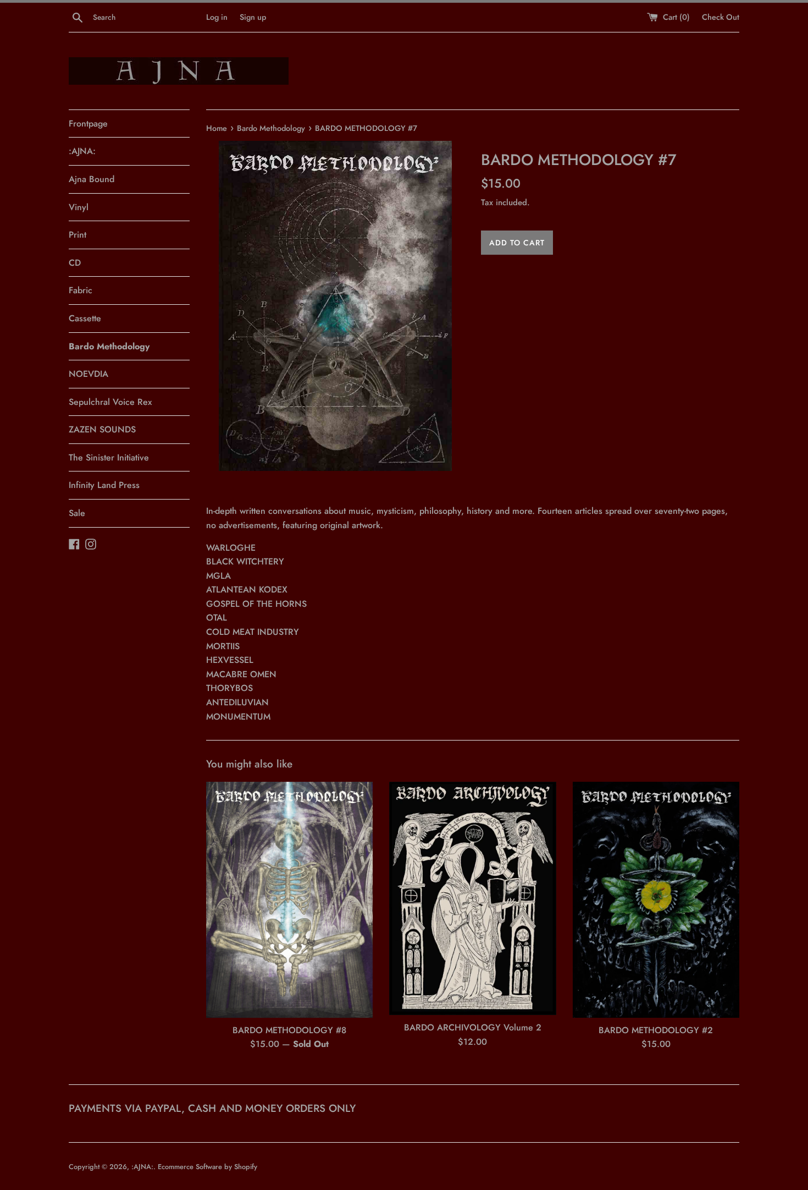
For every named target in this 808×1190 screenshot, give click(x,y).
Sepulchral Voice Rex (110, 402)
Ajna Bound (91, 179)
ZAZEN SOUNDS (102, 429)
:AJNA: (82, 151)
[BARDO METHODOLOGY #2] (656, 900)
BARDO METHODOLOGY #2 (656, 1030)
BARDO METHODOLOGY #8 (289, 1030)
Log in (217, 17)
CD (75, 262)
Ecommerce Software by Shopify (207, 1166)
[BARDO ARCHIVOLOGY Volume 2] (472, 899)
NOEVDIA (88, 374)
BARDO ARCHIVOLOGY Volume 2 (472, 1027)
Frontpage (88, 123)
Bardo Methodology (109, 346)
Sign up (253, 17)
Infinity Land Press (104, 485)
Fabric (80, 290)
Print (77, 234)
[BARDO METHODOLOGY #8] (289, 900)
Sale (77, 513)
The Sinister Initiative (109, 457)
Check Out (720, 17)
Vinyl (78, 207)
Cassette (85, 318)
